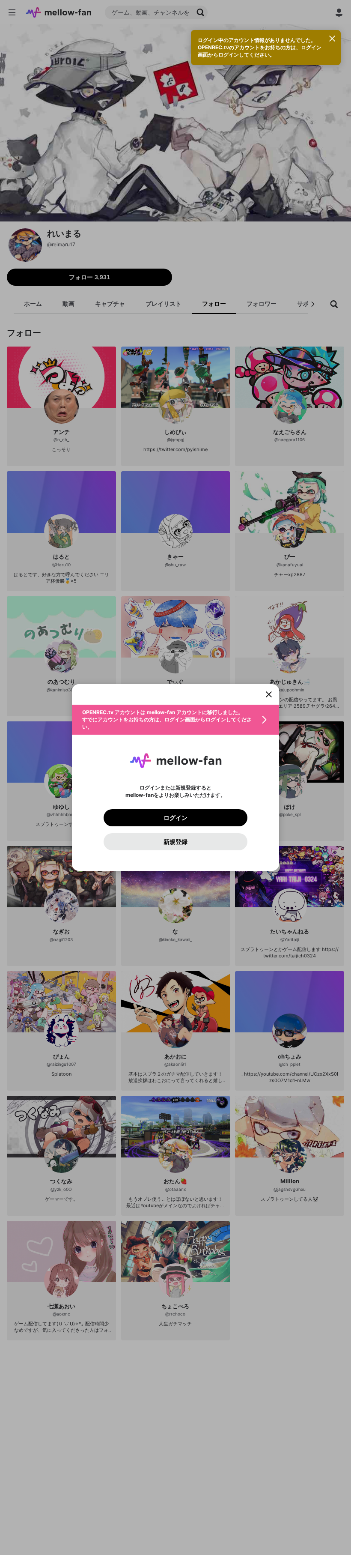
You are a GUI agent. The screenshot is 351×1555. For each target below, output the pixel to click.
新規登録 (175, 841)
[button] (175, 720)
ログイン (175, 817)
